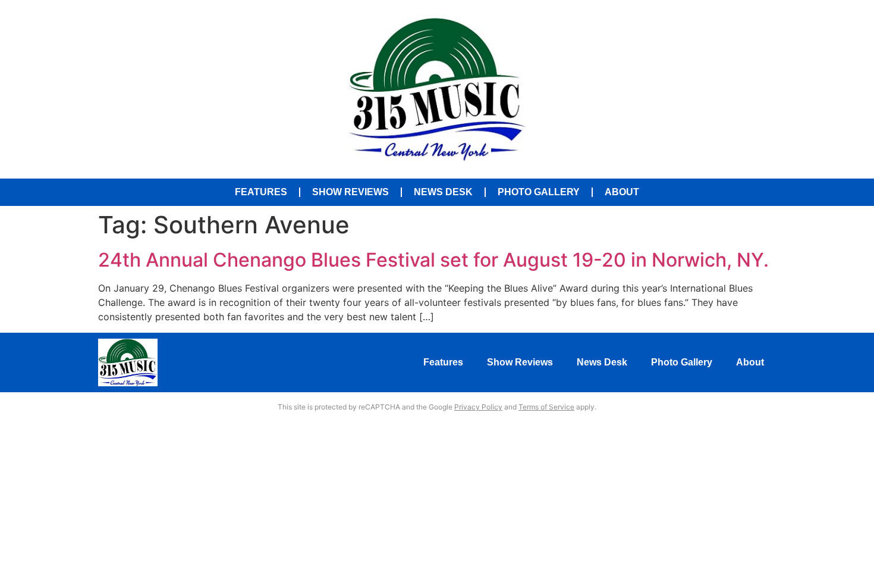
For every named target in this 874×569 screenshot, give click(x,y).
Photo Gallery (539, 192)
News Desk (443, 192)
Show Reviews (350, 192)
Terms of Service (546, 406)
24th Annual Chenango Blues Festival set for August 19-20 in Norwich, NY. (433, 259)
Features (261, 192)
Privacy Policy (478, 406)
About (622, 192)
